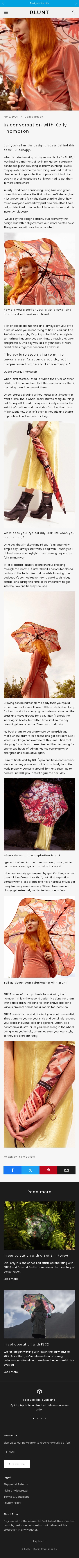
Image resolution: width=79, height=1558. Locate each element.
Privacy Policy (12, 1503)
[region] (39, 1400)
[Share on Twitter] (31, 1170)
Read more (11, 1279)
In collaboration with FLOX (26, 1344)
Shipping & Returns (16, 1484)
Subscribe (17, 1464)
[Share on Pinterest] (49, 1170)
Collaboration (34, 116)
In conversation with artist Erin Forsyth (37, 1255)
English (37, 1541)
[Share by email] (66, 1170)
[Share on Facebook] (12, 1170)
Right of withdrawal (16, 1490)
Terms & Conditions (16, 1497)
